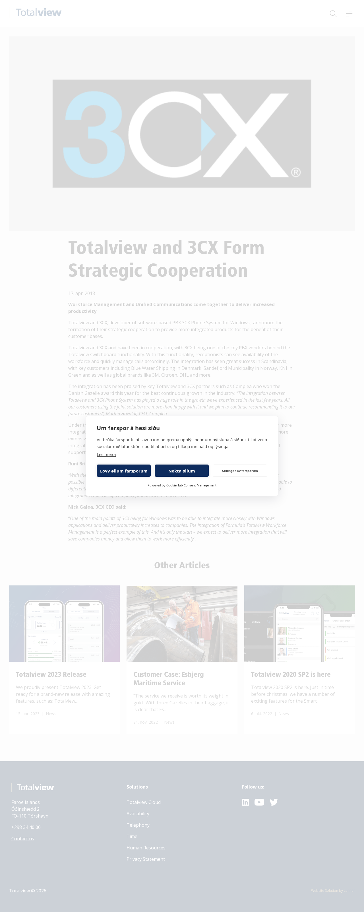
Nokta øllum (181, 471)
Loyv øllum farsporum (124, 471)
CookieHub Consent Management (191, 485)
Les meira (106, 454)
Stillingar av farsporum (240, 471)
